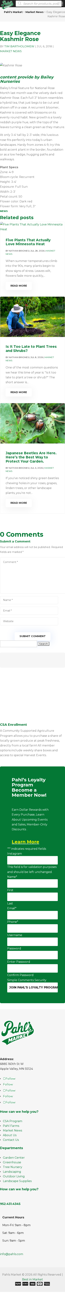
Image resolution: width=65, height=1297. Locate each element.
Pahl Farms (11, 1126)
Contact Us (11, 1140)
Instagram (14, 853)
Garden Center (14, 1157)
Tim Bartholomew (19, 46)
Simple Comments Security (26, 980)
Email (11, 908)
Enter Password (18, 961)
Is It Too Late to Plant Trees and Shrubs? (31, 349)
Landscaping (12, 1171)
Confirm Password (20, 975)
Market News (11, 51)
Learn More (25, 842)
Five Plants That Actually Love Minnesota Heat (28, 242)
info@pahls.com (11, 1254)
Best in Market (32, 1279)
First (10, 890)
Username (14, 935)
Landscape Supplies (17, 1181)
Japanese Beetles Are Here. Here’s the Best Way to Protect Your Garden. (31, 457)
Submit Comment (33, 636)
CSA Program (12, 1121)
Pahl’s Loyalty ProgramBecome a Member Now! (29, 787)
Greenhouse (12, 1162)
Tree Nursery (12, 1167)
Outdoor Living (14, 1176)
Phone (12, 921)
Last (10, 903)
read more (18, 285)
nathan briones (19, 250)
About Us (9, 1135)
